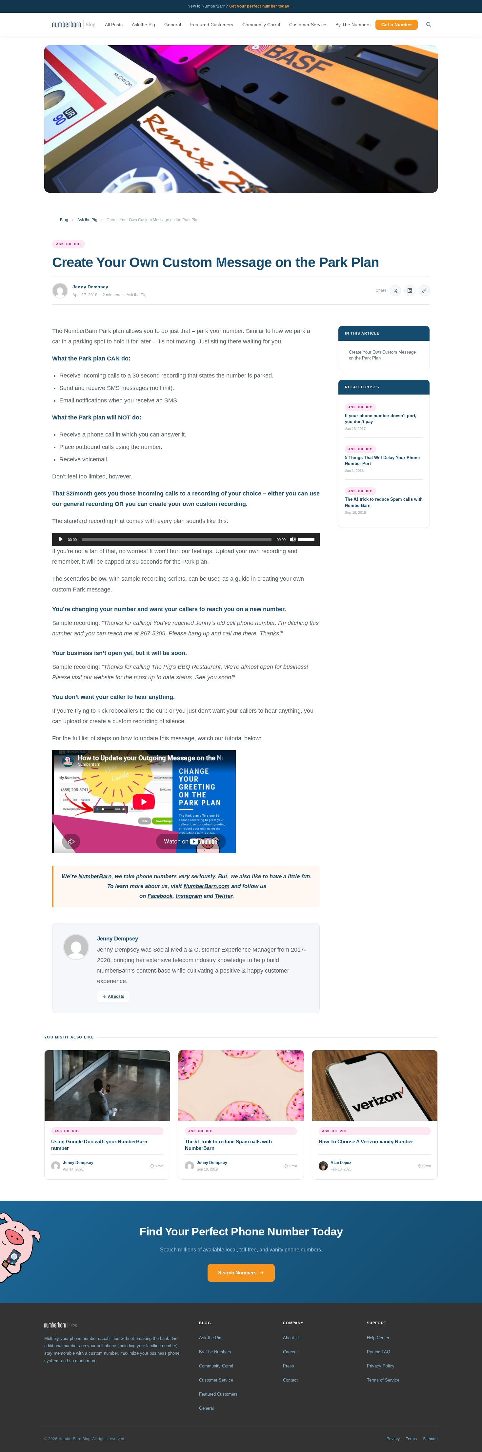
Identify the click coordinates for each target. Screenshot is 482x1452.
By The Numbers (353, 24)
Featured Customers (211, 24)
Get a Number (396, 24)
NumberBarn (94, 876)
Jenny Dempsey (90, 286)
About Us (292, 1337)
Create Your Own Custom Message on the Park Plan (382, 355)
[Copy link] (424, 290)
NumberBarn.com (207, 886)
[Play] (60, 539)
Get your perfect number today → (261, 6)
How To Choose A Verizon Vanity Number (366, 1141)
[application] (186, 539)
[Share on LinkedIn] (409, 290)
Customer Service (307, 24)
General (172, 24)
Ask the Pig (143, 24)
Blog (64, 220)
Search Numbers (237, 1272)
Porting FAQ (378, 1351)
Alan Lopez (341, 1162)
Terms (411, 1439)
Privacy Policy (380, 1366)
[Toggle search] (428, 24)
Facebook (160, 896)
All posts (116, 996)
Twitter (223, 896)
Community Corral (261, 24)
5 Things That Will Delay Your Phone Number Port (382, 460)
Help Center (378, 1337)
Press (288, 1366)
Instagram (189, 896)
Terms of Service (383, 1380)
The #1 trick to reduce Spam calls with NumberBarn (384, 502)
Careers (290, 1351)
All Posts (114, 24)
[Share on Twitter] (395, 290)
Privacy (393, 1439)
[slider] (307, 539)
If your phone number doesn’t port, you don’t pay (380, 418)
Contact (290, 1380)
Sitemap (430, 1439)
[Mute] (293, 539)
